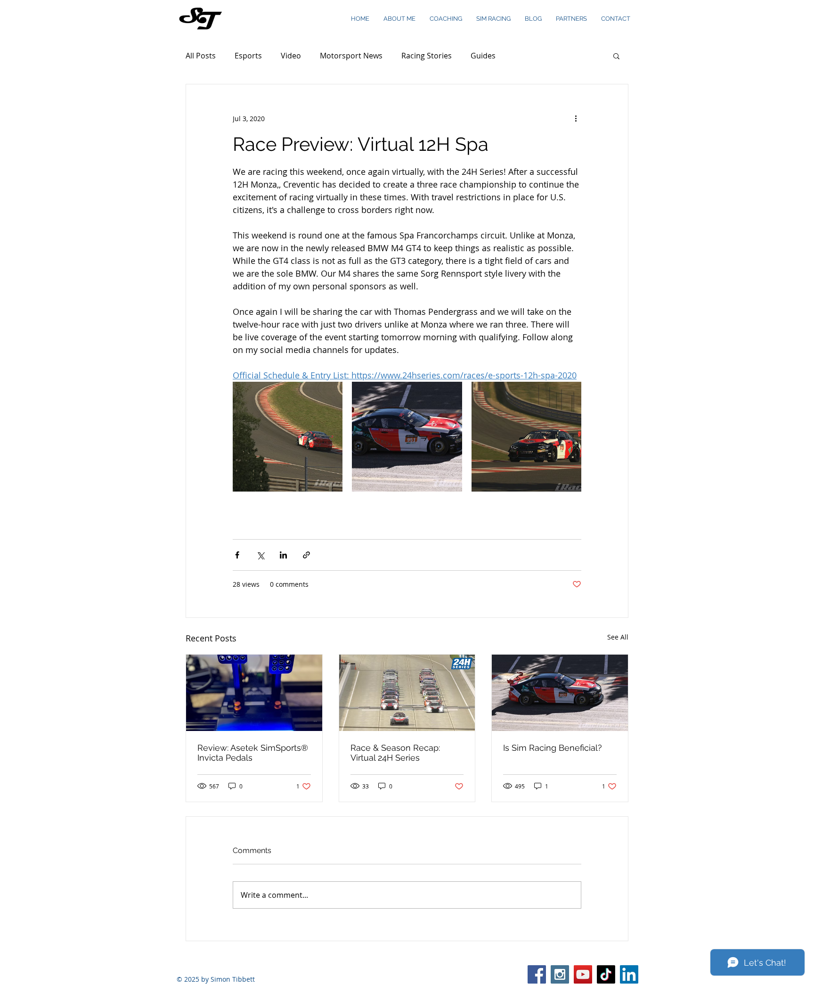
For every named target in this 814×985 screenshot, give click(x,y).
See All (617, 636)
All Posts (201, 55)
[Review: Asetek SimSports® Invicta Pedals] (254, 693)
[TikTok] (606, 974)
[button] (616, 55)
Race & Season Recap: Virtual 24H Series (395, 753)
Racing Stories (426, 55)
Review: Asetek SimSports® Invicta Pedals (252, 753)
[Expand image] (287, 437)
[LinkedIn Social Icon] (629, 974)
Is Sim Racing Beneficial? (552, 748)
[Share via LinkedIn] (283, 554)
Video (291, 55)
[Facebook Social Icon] (537, 974)
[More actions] (575, 118)
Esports (248, 55)
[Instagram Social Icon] (560, 974)
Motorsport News (351, 55)
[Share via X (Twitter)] (260, 554)
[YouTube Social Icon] (583, 974)
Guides (483, 55)
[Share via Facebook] (237, 554)
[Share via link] (306, 554)
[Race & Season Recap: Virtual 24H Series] (407, 693)
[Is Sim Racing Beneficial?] (560, 693)
